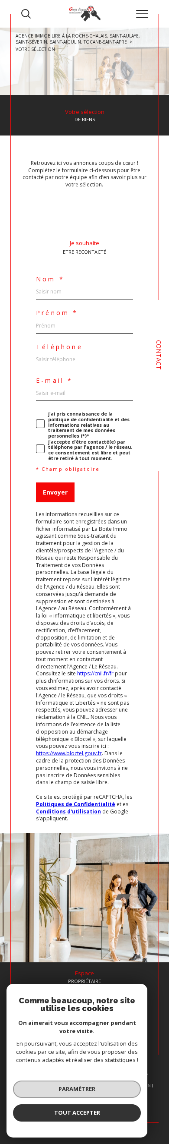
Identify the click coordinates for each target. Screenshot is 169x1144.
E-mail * (54, 381)
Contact (159, 355)
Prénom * (57, 313)
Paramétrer (76, 1089)
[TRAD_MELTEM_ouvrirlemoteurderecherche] (26, 14)
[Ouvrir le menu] (142, 14)
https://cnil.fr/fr (95, 673)
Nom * (50, 279)
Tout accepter (77, 1112)
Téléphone (59, 347)
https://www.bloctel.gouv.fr (69, 753)
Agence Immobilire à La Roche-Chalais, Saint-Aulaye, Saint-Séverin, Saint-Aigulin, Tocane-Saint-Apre (78, 39)
